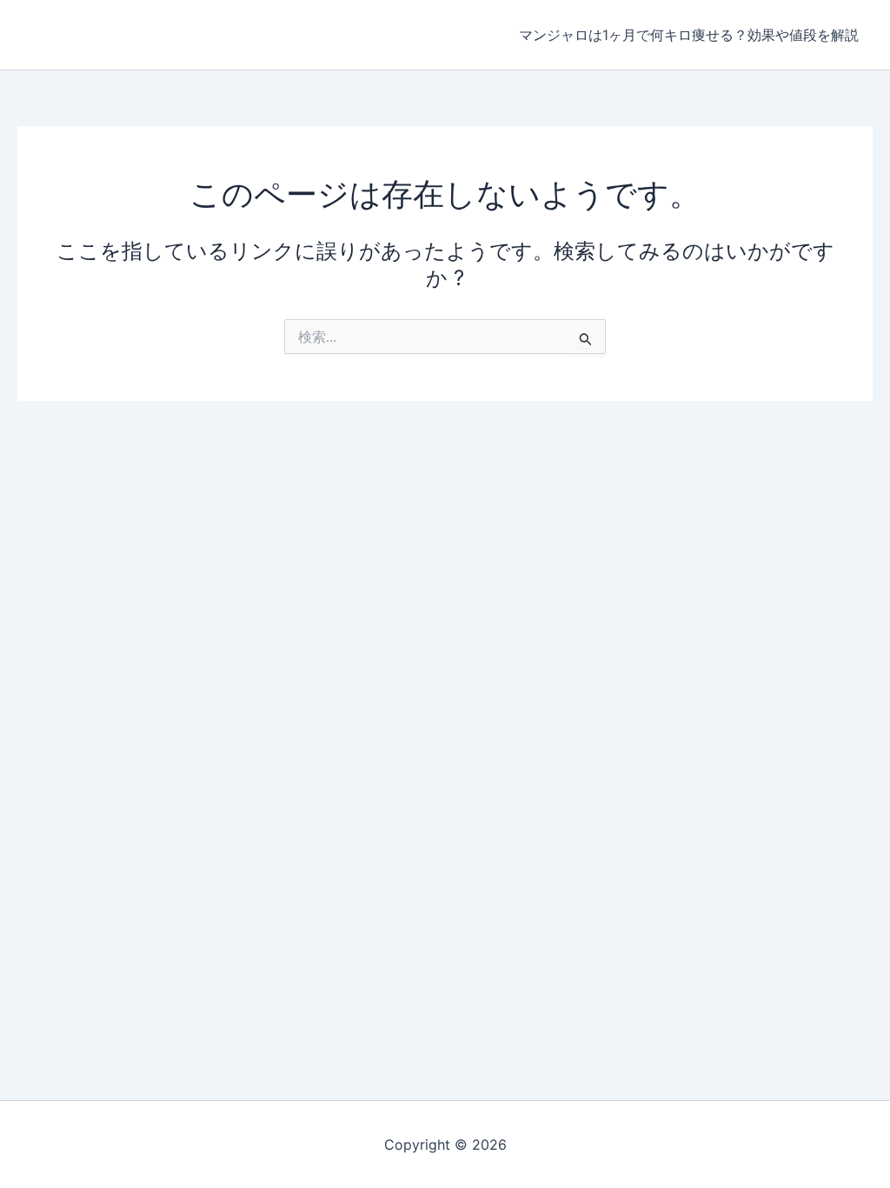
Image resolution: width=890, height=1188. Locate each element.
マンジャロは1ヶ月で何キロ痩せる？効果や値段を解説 (689, 34)
